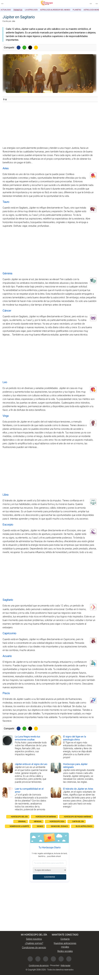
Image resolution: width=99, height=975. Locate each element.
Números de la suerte (19, 826)
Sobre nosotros (34, 939)
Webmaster (65, 965)
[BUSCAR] (97, 3)
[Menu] (2, 3)
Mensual (38, 821)
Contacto (65, 939)
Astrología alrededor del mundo (55, 9)
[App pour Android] (68, 958)
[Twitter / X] (30, 48)
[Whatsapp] (24, 48)
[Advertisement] (49, 124)
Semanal (22, 821)
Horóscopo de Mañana (46, 816)
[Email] (36, 48)
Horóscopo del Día (19, 816)
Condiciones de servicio (34, 947)
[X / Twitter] (37, 958)
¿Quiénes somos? (34, 943)
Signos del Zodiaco (59, 826)
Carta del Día (78, 821)
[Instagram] (45, 958)
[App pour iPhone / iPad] (61, 958)
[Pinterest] (53, 958)
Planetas (77, 9)
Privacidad (54, 965)
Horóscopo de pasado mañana (77, 816)
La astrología (31, 9)
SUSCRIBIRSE (49, 877)
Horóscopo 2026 (57, 821)
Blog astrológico (84, 826)
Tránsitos (17, 9)
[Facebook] (19, 48)
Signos (40, 826)
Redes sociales (65, 951)
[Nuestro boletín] (91, 3)
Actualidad (6, 9)
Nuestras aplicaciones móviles (65, 945)
